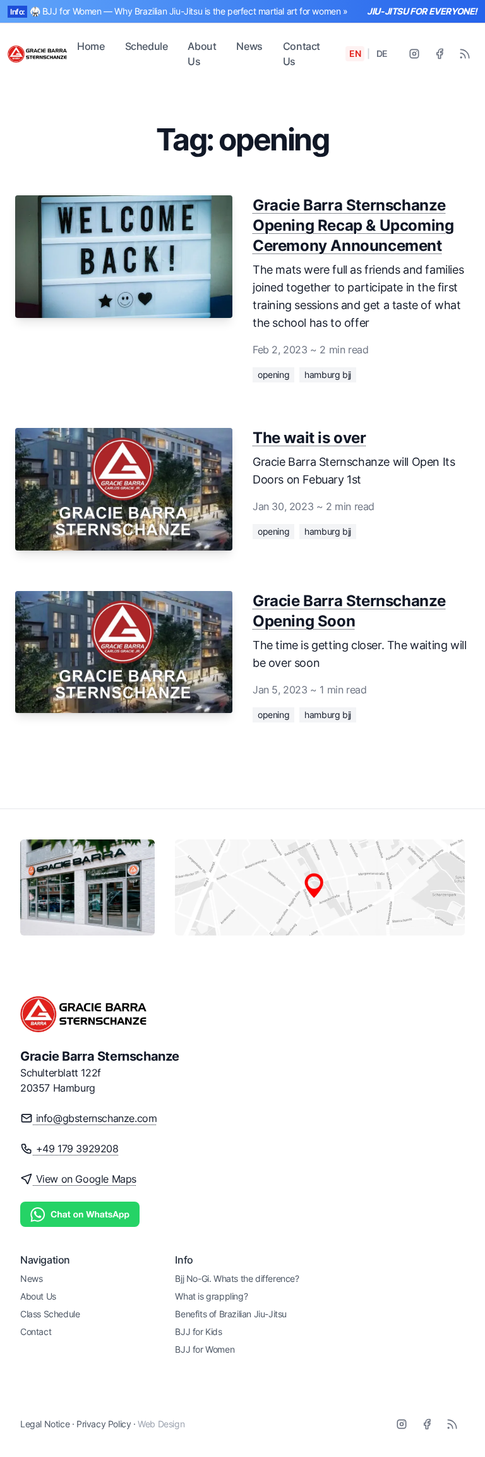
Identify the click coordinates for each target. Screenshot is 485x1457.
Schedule (146, 46)
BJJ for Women (204, 1349)
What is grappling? (211, 1296)
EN (355, 53)
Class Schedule (50, 1313)
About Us (202, 54)
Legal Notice (44, 1423)
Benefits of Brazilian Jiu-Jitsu (231, 1313)
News (249, 46)
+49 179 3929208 (76, 1148)
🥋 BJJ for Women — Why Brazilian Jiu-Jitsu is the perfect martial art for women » (189, 11)
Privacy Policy (103, 1423)
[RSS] (464, 53)
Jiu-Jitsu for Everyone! (422, 11)
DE (382, 53)
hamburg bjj (327, 374)
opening (273, 374)
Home (90, 46)
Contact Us (301, 54)
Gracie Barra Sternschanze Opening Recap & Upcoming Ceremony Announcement (353, 225)
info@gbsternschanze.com (95, 1118)
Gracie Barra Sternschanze (99, 1056)
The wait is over (309, 438)
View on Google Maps (84, 1179)
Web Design (161, 1423)
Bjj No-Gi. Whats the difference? (237, 1278)
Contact (35, 1331)
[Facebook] (439, 53)
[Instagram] (414, 53)
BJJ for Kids (198, 1331)
